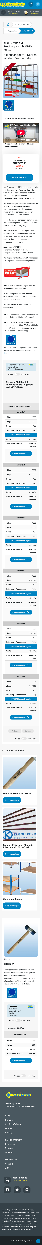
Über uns (9, 1128)
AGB (7, 1168)
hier (4, 353)
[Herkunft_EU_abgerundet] (11, 340)
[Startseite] (7, 24)
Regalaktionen (13, 31)
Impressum (10, 1144)
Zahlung (9, 1148)
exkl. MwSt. (25, 374)
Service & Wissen (13, 1124)
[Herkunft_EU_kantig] (8, 105)
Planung (9, 1120)
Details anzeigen (12, 800)
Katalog (8, 1132)
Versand (9, 1164)
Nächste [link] (27, 731)
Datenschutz (11, 1159)
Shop (17, 24)
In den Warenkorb (19, 453)
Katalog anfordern (13, 1140)
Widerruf (9, 1152)
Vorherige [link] (15, 731)
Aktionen (26, 24)
